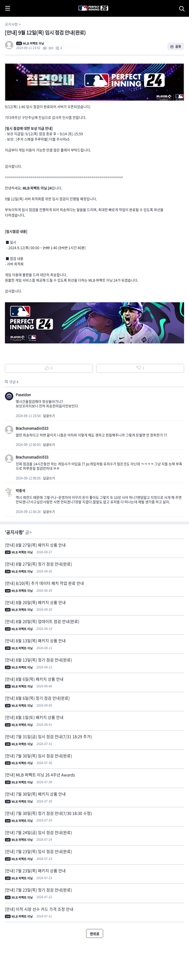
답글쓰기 (49, 415)
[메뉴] (7, 8)
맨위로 (94, 933)
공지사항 (11, 24)
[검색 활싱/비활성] (183, 8)
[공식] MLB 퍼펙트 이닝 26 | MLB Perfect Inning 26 (81, 2)
